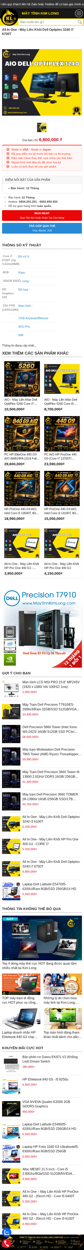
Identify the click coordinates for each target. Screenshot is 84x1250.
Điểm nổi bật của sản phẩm (27, 179)
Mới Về (8, 362)
